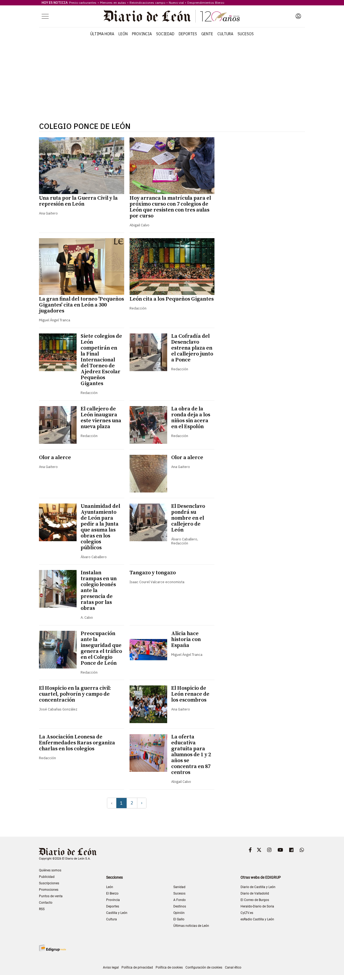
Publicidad (47, 877)
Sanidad (179, 887)
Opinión (179, 913)
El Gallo (178, 919)
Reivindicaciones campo (147, 3)
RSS (42, 909)
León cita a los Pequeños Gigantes (172, 299)
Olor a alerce (55, 457)
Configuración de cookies (203, 967)
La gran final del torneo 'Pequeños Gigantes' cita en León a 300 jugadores (81, 305)
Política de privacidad (137, 967)
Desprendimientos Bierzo (205, 3)
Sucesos (246, 33)
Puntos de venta (51, 896)
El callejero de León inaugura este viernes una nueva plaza (101, 418)
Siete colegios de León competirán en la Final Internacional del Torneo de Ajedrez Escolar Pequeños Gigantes (101, 360)
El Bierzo (112, 893)
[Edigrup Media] (52, 948)
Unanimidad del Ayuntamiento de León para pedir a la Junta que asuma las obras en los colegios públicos (100, 527)
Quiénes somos (50, 870)
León (123, 33)
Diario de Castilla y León (258, 887)
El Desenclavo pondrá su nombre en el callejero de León (188, 518)
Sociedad (165, 33)
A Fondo (179, 900)
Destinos (179, 906)
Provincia (142, 33)
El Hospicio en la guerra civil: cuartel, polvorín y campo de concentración (75, 694)
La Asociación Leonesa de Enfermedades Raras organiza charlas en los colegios (77, 743)
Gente (207, 33)
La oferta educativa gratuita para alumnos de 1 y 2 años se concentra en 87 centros (191, 755)
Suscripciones (49, 883)
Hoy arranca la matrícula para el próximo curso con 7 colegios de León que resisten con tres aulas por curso (170, 207)
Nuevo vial (176, 3)
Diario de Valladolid (255, 893)
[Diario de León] (172, 16)
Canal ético (233, 967)
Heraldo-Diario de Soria (257, 906)
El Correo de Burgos (255, 900)
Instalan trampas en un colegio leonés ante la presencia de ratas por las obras (99, 590)
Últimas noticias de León (191, 926)
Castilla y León (116, 913)
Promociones (48, 890)
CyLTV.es (247, 913)
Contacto (45, 902)
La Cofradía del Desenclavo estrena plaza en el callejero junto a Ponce (192, 348)
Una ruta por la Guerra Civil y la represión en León (78, 201)
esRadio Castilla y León (257, 919)
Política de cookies (169, 967)
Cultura (225, 33)
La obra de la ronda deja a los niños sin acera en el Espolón (190, 418)
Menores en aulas (113, 3)
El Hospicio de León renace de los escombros (190, 694)
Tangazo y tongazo (153, 572)
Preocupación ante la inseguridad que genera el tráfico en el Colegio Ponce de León (101, 648)
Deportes (188, 33)
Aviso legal (111, 967)
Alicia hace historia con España (186, 639)
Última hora (102, 33)
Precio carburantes (82, 3)
